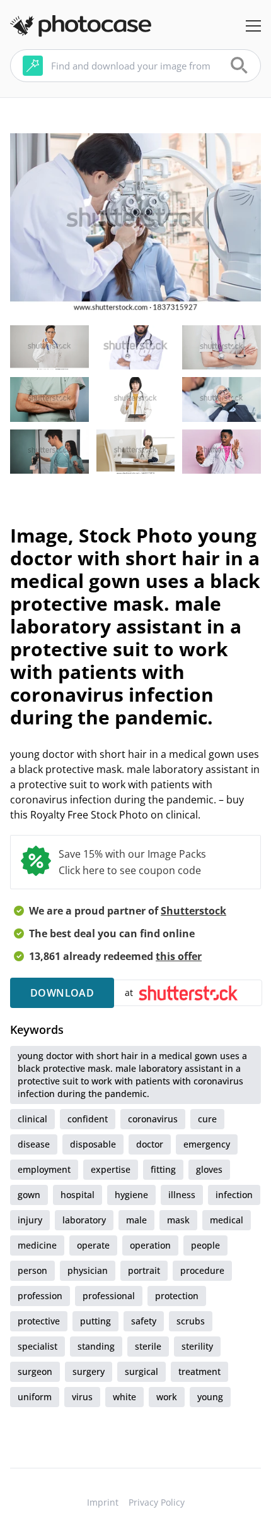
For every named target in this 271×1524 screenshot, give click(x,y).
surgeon (35, 1371)
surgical (141, 1371)
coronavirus (153, 1119)
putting (95, 1321)
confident (87, 1119)
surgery (88, 1371)
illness (181, 1195)
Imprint (102, 1502)
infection (234, 1195)
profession (40, 1296)
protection (177, 1296)
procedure (202, 1270)
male (136, 1220)
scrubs (190, 1321)
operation (150, 1245)
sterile (148, 1346)
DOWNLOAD (62, 993)
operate (93, 1245)
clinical (32, 1119)
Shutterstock (193, 911)
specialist (37, 1346)
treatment (199, 1371)
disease (34, 1144)
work (166, 1397)
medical (226, 1220)
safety (143, 1321)
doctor (149, 1144)
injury (30, 1220)
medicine (37, 1245)
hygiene (131, 1195)
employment (44, 1169)
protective (39, 1321)
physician (87, 1270)
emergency (206, 1144)
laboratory (84, 1220)
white (124, 1397)
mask (178, 1220)
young (210, 1397)
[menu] (253, 26)
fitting (163, 1169)
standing (96, 1346)
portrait (144, 1270)
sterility (197, 1346)
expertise (110, 1169)
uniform (35, 1397)
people (205, 1245)
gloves (209, 1169)
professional (109, 1296)
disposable (93, 1144)
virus (82, 1397)
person (32, 1270)
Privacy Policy (157, 1502)
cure (207, 1119)
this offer (179, 956)
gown (29, 1195)
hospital (78, 1195)
